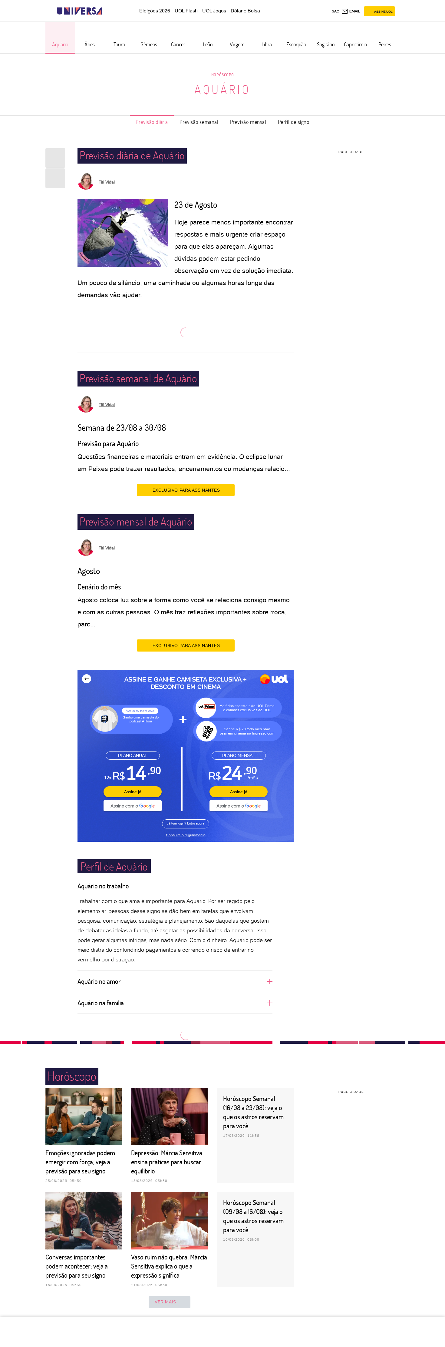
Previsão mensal (248, 121)
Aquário (222, 89)
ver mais (165, 1301)
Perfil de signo (293, 121)
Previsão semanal (199, 121)
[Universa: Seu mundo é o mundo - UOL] (79, 11)
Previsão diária (152, 121)
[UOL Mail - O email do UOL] (350, 11)
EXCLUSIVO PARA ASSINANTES (186, 490)
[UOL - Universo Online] (107, 11)
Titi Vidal (107, 182)
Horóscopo (222, 75)
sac (335, 11)
